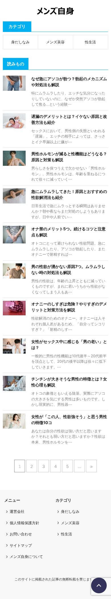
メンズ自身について (26, 556)
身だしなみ (20, 42)
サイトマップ (21, 545)
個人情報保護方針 (24, 523)
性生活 (90, 42)
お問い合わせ (21, 534)
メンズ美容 (55, 42)
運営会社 (17, 511)
